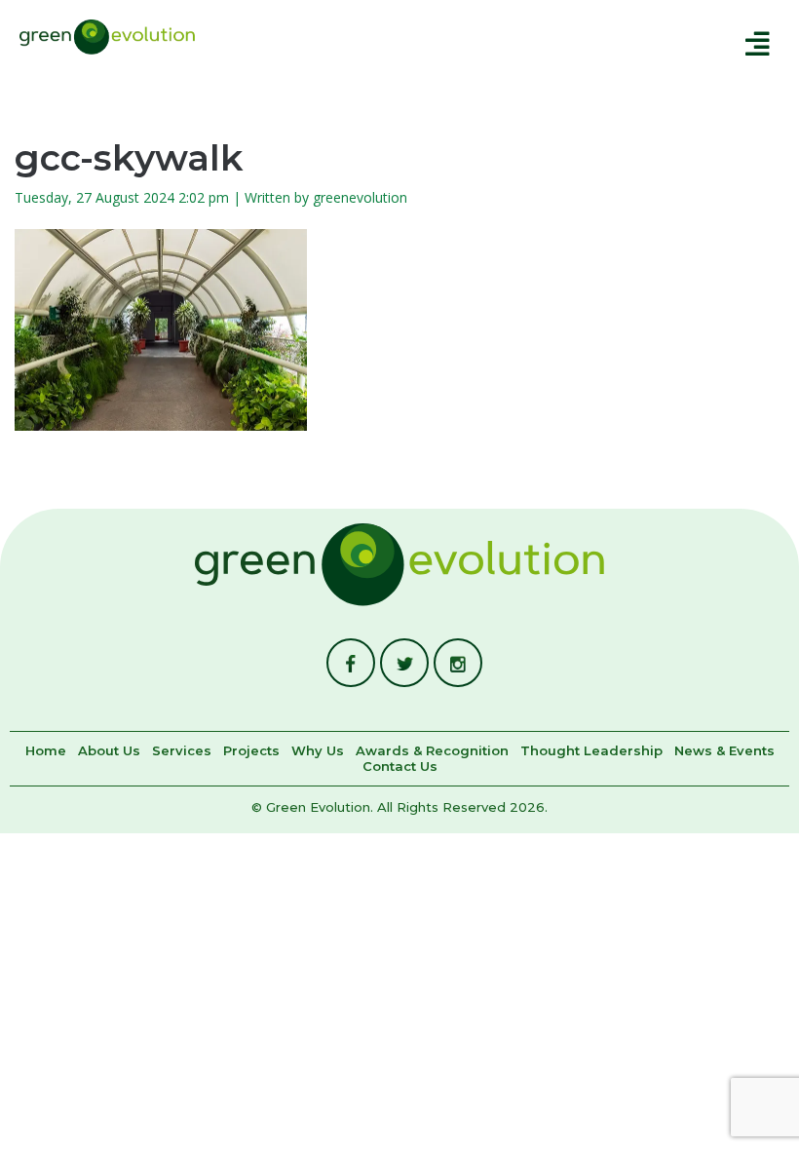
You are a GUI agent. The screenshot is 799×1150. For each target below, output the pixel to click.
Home (45, 751)
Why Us (317, 751)
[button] (507, 43)
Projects (251, 751)
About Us (109, 751)
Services (181, 751)
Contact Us (400, 767)
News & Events (724, 751)
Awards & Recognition (432, 751)
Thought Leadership (591, 751)
